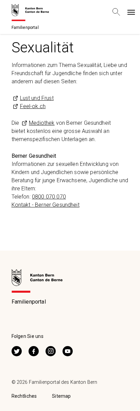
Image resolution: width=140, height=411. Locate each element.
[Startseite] (30, 12)
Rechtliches (24, 396)
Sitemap (61, 396)
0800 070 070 (49, 196)
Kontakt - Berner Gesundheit (46, 205)
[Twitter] (17, 350)
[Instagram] (51, 350)
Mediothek (41, 123)
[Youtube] (68, 350)
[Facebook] (34, 350)
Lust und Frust (37, 98)
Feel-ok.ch (33, 106)
